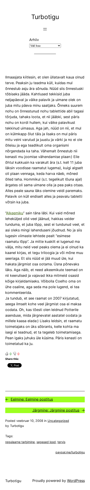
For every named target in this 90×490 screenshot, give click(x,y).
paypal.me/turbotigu (70, 452)
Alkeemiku (14, 213)
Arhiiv (34, 39)
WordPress (76, 480)
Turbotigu (45, 17)
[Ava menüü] (45, 29)
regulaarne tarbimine (20, 442)
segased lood (46, 442)
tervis (61, 442)
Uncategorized (58, 421)
